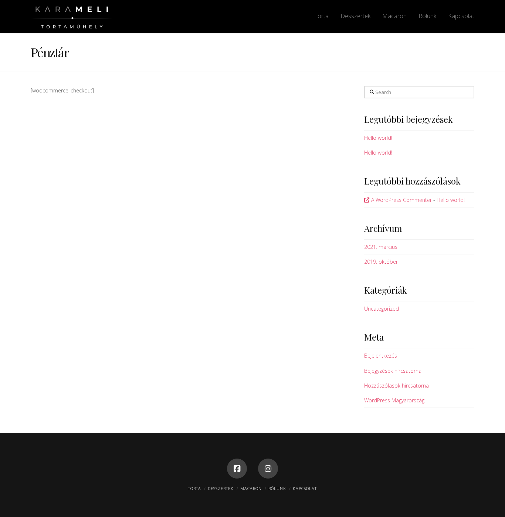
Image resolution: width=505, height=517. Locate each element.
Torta (194, 488)
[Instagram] (268, 469)
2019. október (381, 261)
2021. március (380, 246)
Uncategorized (381, 308)
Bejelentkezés (380, 355)
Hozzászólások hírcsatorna (396, 385)
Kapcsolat (305, 488)
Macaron (251, 488)
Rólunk (277, 488)
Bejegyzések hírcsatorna (392, 370)
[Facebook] (237, 469)
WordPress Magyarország (394, 400)
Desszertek (221, 488)
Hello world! (378, 137)
